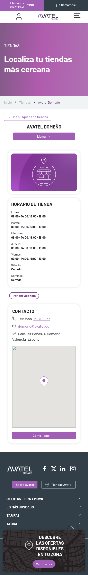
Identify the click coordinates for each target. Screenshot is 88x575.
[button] (44, 381)
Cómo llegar (41, 435)
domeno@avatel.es (33, 326)
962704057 (41, 318)
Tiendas (25, 102)
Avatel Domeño (49, 102)
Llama (41, 136)
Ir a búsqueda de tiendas (30, 117)
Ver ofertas (44, 564)
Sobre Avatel (25, 484)
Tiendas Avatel (61, 484)
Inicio (8, 102)
